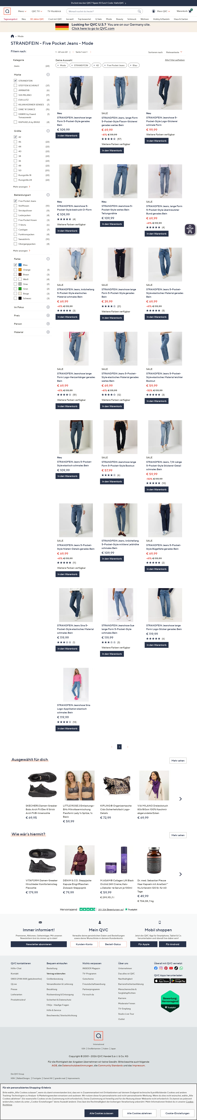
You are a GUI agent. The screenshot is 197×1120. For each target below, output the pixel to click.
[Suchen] (140, 11)
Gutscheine (88, 978)
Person (18, 323)
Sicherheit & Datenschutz (59, 999)
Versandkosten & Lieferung (60, 984)
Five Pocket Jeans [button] (116, 65)
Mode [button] (63, 65)
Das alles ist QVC (126, 973)
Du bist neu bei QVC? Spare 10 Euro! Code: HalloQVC (97, 3)
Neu (24, 19)
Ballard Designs (23, 1078)
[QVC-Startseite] (12, 36)
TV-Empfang (124, 1008)
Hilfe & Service (54, 1010)
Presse (14, 989)
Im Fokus (19, 307)
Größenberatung (55, 978)
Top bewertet (84, 19)
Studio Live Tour (126, 1013)
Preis (17, 315)
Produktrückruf (18, 999)
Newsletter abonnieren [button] (39, 944)
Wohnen (145, 19)
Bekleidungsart (22, 194)
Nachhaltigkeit (125, 978)
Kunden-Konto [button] (84, 944)
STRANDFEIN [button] (81, 65)
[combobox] (101, 11)
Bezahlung (52, 989)
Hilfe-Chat (16, 968)
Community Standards (110, 1065)
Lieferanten (16, 994)
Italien (106, 1048)
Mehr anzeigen (20, 186)
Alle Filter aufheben (175, 60)
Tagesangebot (10, 19)
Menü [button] (21, 11)
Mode (109, 19)
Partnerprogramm (91, 989)
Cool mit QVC (55, 19)
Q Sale (98, 19)
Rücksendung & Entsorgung (60, 994)
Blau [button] (134, 65)
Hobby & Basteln (161, 19)
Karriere (122, 998)
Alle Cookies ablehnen (139, 1113)
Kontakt (14, 973)
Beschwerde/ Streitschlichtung (62, 1015)
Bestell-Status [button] (113, 944)
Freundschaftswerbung (93, 984)
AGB (54, 1065)
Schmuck (131, 19)
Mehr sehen (178, 760)
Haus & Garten (181, 19)
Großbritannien (94, 1048)
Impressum (138, 1065)
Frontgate (36, 1078)
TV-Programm (89, 973)
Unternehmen (125, 968)
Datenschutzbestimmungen (77, 1065)
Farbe (17, 258)
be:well (70, 19)
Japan (113, 1048)
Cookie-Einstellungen (177, 1113)
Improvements (74, 1078)
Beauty (119, 19)
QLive (14, 984)
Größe (17, 130)
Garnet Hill (47, 1078)
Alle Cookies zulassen (101, 1113)
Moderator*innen (126, 1003)
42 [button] (97, 65)
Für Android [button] (172, 944)
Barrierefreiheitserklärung (131, 984)
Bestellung (52, 968)
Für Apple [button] (143, 944)
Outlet (121, 1019)
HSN (13, 1078)
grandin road (60, 1078)
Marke (17, 74)
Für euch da (88, 994)
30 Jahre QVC (37, 19)
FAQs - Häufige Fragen (58, 1005)
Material (18, 332)
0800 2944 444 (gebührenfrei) (26, 978)
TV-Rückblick (54, 11)
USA (83, 1048)
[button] (157, 11)
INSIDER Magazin (91, 968)
